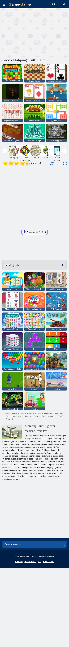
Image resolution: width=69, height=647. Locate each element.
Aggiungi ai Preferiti (36, 232)
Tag (39, 561)
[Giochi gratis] (20, 4)
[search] (63, 544)
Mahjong (59, 413)
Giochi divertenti (44, 413)
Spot (36, 416)
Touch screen (47, 416)
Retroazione (48, 561)
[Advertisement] (29, 32)
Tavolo (27, 416)
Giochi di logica (27, 413)
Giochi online (11, 413)
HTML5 (59, 416)
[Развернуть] (65, 163)
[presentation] (4, 150)
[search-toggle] (53, 4)
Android (9, 419)
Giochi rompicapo (13, 416)
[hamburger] (3, 4)
